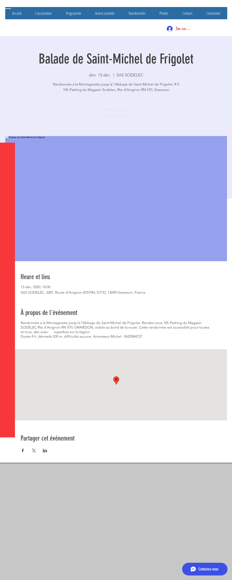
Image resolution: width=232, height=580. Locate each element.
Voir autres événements (116, 115)
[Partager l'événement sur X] (34, 450)
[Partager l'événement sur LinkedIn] (45, 450)
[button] (8, 7)
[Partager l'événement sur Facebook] (23, 450)
